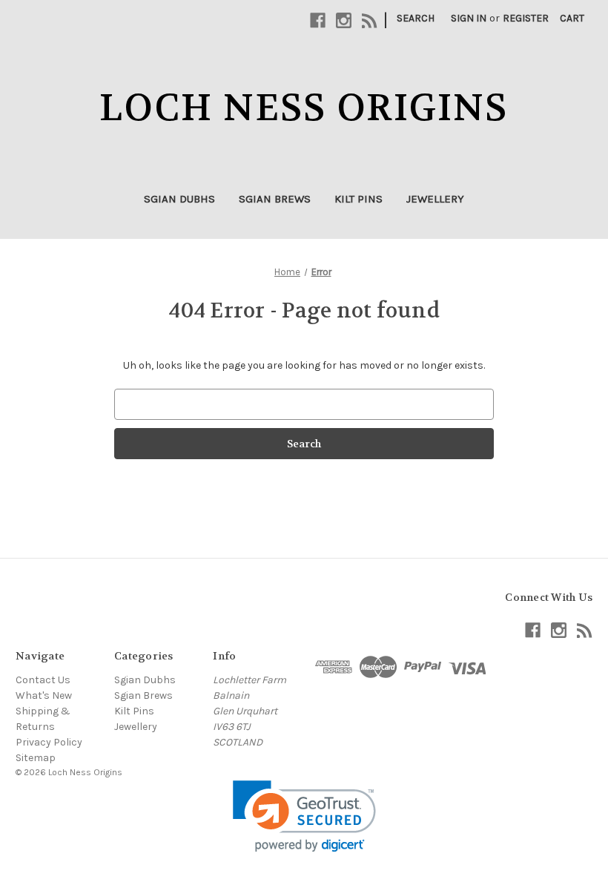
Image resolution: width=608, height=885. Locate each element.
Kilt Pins (358, 198)
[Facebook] (318, 20)
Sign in (468, 18)
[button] (304, 816)
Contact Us (43, 680)
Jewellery (435, 198)
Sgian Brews (275, 198)
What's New (44, 695)
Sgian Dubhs (179, 198)
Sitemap (36, 757)
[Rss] (369, 20)
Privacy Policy (49, 742)
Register (526, 18)
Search (415, 18)
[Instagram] (343, 20)
